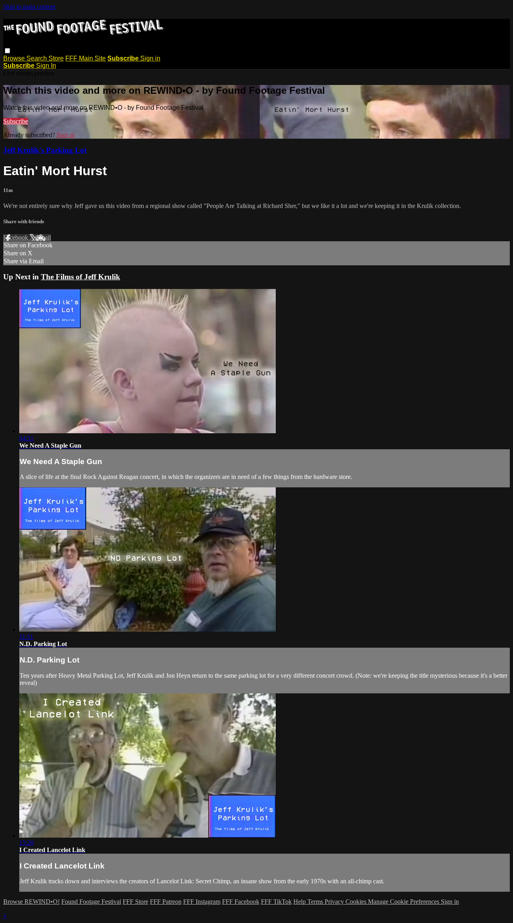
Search (37, 58)
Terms (316, 901)
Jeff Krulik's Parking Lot (45, 150)
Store (56, 58)
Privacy (335, 901)
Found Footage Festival (91, 901)
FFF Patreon (166, 901)
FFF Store (135, 901)
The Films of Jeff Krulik (80, 277)
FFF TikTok (276, 901)
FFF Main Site (85, 58)
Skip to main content (29, 6)
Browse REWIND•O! (31, 901)
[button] (7, 50)
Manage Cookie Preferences (404, 901)
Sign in (150, 58)
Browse (14, 58)
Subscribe (15, 121)
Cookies (356, 901)
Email (43, 237)
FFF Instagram (201, 901)
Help (300, 901)
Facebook (16, 237)
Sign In (46, 65)
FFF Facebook (240, 901)
